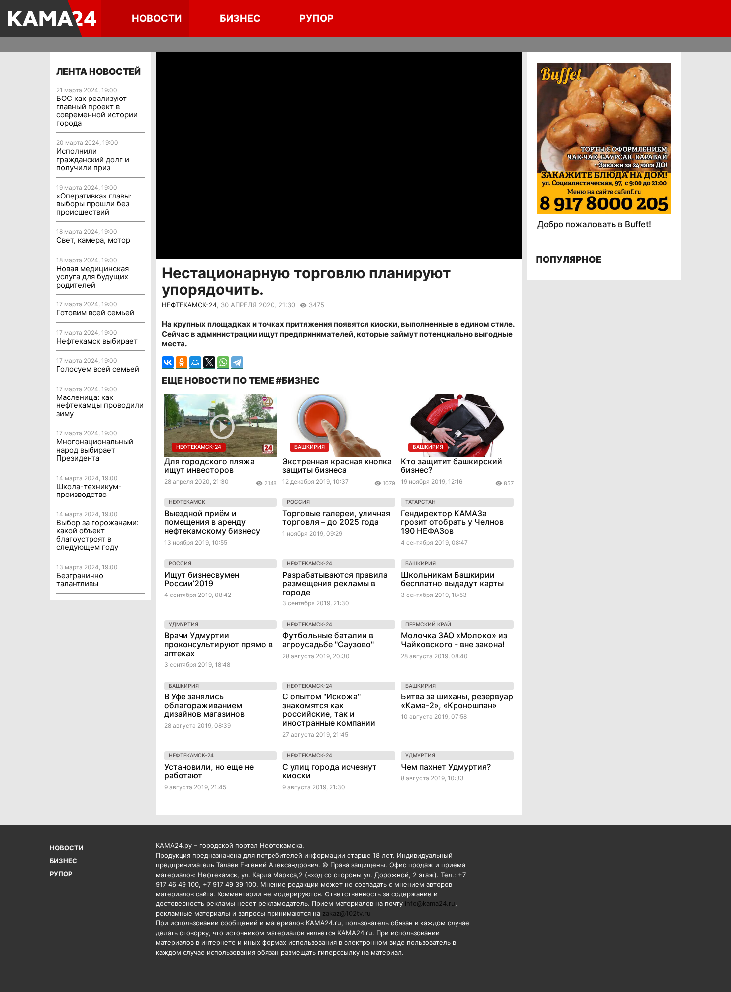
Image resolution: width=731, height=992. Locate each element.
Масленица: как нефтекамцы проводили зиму (100, 405)
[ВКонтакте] (168, 362)
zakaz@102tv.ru (346, 913)
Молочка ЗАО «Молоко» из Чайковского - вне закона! (454, 639)
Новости (157, 18)
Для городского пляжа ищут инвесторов (209, 465)
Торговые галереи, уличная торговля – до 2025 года (336, 517)
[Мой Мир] (195, 362)
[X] (209, 362)
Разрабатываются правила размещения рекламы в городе (335, 583)
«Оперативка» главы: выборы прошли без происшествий (94, 204)
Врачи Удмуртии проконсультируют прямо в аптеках (218, 644)
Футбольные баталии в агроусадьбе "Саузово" (328, 639)
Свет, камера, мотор (93, 240)
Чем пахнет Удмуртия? (446, 767)
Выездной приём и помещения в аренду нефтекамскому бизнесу (212, 522)
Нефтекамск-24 (189, 305)
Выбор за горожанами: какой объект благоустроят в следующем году (97, 535)
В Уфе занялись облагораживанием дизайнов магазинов (204, 705)
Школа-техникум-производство (89, 490)
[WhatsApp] (223, 362)
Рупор (316, 18)
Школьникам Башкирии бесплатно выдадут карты (452, 579)
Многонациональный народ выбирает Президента (94, 450)
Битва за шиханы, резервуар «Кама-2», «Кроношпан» (457, 701)
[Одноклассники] (181, 362)
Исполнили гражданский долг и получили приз (92, 159)
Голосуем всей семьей (97, 369)
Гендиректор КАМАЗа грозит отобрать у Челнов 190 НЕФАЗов (452, 522)
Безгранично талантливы (79, 580)
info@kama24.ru (430, 903)
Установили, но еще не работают (209, 771)
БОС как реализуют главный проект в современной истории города (97, 111)
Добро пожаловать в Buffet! (594, 224)
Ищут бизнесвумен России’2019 (201, 579)
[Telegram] (237, 362)
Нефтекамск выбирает (97, 341)
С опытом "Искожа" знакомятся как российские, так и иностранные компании (328, 710)
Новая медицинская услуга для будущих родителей (92, 277)
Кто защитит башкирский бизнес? (451, 465)
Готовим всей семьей (95, 312)
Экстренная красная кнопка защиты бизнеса (337, 465)
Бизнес (240, 18)
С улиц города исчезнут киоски (329, 771)
